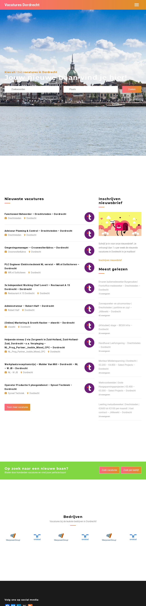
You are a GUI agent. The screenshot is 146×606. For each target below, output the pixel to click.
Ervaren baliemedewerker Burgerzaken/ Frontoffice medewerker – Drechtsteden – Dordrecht (119, 285)
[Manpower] (37, 537)
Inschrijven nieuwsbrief (110, 260)
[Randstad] (13, 537)
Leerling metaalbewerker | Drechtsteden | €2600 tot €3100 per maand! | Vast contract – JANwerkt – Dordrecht (119, 408)
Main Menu (136, 5)
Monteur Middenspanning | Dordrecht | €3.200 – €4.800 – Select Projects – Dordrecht (118, 365)
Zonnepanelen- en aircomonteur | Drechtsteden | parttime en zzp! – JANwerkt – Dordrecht (115, 307)
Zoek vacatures (109, 470)
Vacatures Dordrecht (22, 5)
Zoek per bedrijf (131, 470)
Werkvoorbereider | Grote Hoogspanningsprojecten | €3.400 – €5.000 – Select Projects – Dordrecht (117, 386)
